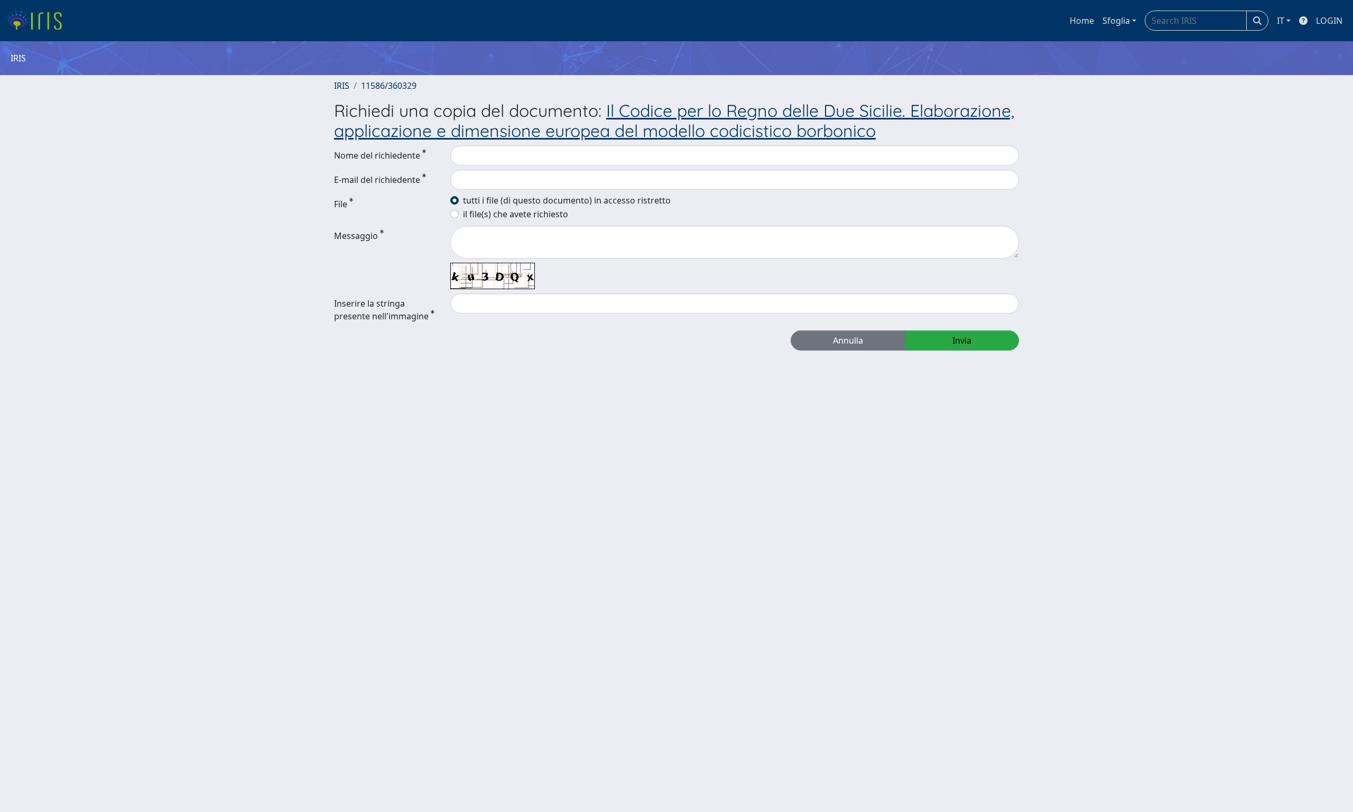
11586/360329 (388, 85)
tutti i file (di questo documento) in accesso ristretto (567, 200)
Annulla (848, 340)
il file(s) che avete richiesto (515, 214)
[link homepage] (38, 20)
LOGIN (1329, 20)
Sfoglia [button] (1116, 20)
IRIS (341, 85)
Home (1082, 20)
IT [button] (1280, 20)
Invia (961, 340)
